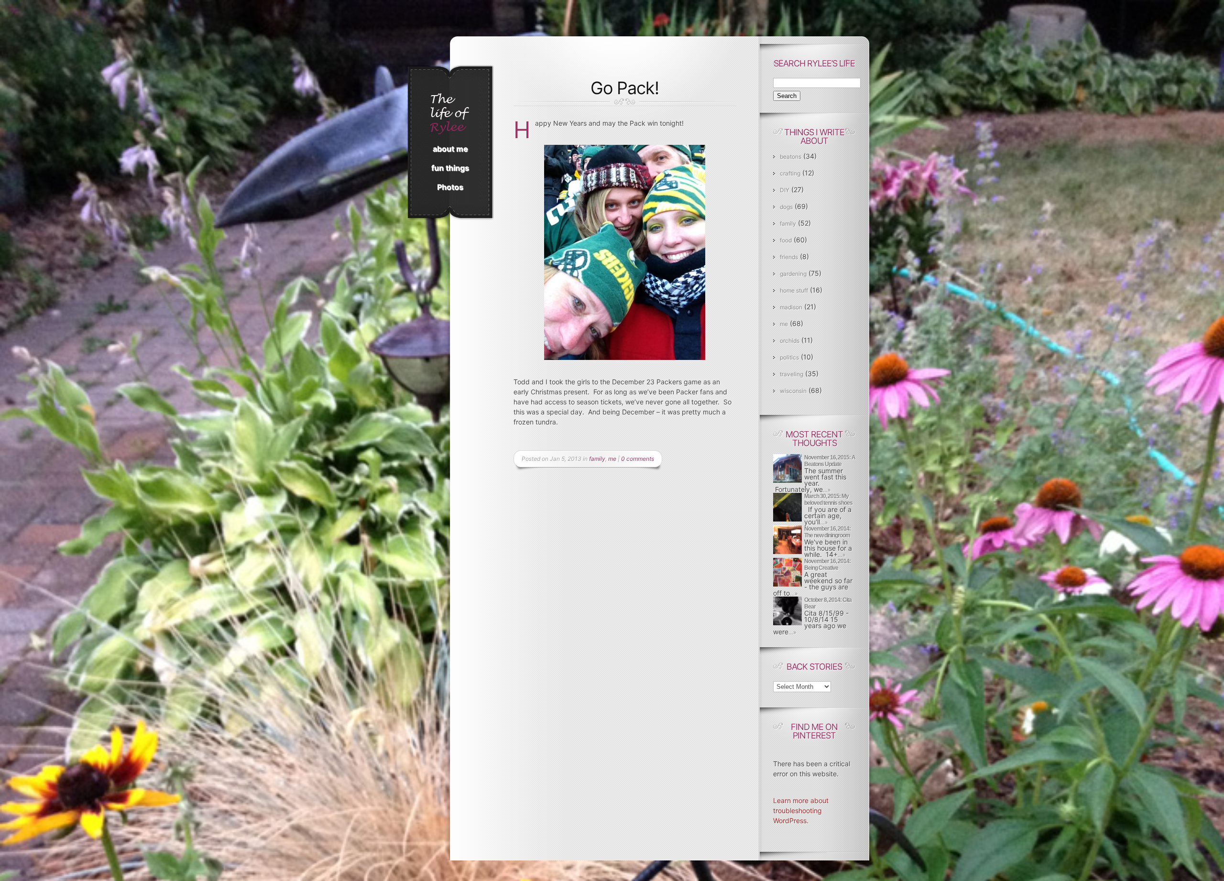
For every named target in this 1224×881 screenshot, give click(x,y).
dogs (786, 206)
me (612, 458)
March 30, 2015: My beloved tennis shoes (828, 499)
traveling (791, 374)
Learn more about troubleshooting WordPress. (801, 810)
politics (789, 357)
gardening (793, 273)
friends (789, 257)
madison (791, 307)
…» (827, 489)
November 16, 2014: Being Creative (827, 564)
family (597, 458)
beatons (790, 156)
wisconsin (793, 390)
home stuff (794, 290)
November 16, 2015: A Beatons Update (829, 461)
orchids (789, 340)
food (786, 240)
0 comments (637, 458)
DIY (784, 190)
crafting (790, 173)
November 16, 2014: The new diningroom (827, 532)
